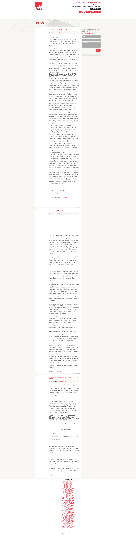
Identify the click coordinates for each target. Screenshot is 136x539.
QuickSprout (58, 371)
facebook (80, 12)
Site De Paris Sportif (68, 525)
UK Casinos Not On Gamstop (68, 500)
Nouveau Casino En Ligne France (68, 514)
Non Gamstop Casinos (68, 481)
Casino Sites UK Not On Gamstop (68, 505)
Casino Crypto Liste (68, 524)
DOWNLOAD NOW (95, 8)
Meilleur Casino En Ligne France (68, 510)
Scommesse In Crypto (68, 513)
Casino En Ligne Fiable (68, 519)
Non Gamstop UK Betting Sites (68, 491)
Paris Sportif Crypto (68, 489)
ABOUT (36, 16)
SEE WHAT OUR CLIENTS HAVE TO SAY (91, 55)
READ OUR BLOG (95, 11)
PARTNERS (61, 16)
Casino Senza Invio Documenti (68, 517)
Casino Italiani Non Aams (68, 484)
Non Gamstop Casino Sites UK (68, 502)
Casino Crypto (68, 507)
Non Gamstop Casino (68, 501)
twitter (82, 12)
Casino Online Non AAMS (68, 523)
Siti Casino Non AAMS (68, 522)
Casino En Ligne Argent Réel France (68, 521)
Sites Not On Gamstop (68, 493)
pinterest (85, 12)
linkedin (89, 12)
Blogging (60, 32)
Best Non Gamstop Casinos (68, 495)
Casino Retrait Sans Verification (68, 512)
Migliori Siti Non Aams (68, 509)
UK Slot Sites (68, 499)
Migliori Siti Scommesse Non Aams (68, 516)
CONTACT (85, 16)
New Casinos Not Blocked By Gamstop (68, 503)
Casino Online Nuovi (68, 483)
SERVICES (43, 16)
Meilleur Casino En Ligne (68, 490)
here (66, 197)
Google (64, 381)
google (87, 12)
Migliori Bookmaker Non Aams (68, 526)
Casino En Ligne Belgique (68, 508)
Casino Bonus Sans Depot (68, 515)
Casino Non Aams (68, 504)
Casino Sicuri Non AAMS (68, 527)
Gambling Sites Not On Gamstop (68, 480)
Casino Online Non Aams (68, 506)
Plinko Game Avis (68, 511)
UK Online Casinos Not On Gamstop (68, 488)
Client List (70, 16)
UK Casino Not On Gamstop (68, 492)
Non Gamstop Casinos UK (68, 482)
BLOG (77, 16)
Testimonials (52, 16)
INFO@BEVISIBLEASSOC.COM (74, 532)
